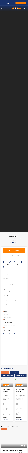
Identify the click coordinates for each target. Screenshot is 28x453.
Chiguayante (16, 234)
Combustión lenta (8, 322)
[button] (24, 8)
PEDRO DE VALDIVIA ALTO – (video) (13, 450)
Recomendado (5, 372)
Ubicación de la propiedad (7, 375)
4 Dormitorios (7, 314)
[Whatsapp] (20, 8)
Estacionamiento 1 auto (9, 325)
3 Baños (6, 311)
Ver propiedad (14, 444)
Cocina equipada (8, 319)
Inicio (10, 234)
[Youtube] (18, 8)
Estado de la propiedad (21, 375)
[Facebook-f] (15, 8)
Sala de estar (7, 330)
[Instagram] (13, 8)
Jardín (5, 327)
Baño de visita (7, 317)
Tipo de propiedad (14, 372)
